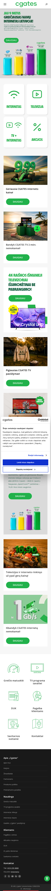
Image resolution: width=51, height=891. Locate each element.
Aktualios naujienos (11, 840)
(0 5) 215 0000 (13, 868)
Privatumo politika (10, 784)
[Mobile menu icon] (5, 4)
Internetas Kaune (10, 818)
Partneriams (8, 779)
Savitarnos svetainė (11, 856)
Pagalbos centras (10, 835)
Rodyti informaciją (36, 455)
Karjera (6, 768)
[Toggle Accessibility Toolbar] (47, 878)
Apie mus (7, 763)
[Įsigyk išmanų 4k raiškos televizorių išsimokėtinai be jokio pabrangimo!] (26, 272)
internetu (15, 872)
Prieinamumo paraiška (12, 790)
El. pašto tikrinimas (11, 851)
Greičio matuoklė (10, 801)
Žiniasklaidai (8, 774)
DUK (5, 846)
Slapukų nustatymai (24, 469)
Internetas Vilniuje (10, 812)
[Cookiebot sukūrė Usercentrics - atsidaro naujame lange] (38, 420)
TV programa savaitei (12, 807)
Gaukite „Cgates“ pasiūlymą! (14, 823)
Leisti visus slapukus (25, 462)
